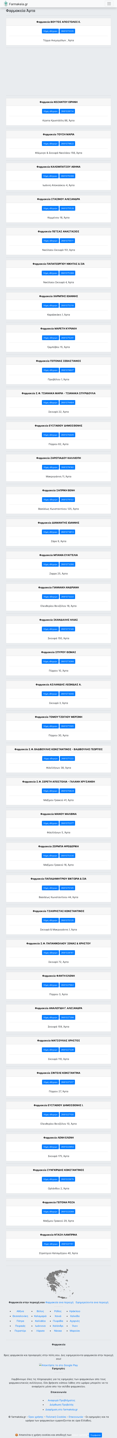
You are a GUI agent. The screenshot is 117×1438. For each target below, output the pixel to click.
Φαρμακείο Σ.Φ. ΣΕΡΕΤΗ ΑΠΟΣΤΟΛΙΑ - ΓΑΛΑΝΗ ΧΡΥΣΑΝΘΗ (58, 781)
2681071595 (67, 726)
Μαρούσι (75, 1330)
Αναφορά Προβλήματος (61, 1400)
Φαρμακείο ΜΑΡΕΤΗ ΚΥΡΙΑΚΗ (58, 328)
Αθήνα (20, 1311)
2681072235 (67, 31)
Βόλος (40, 1311)
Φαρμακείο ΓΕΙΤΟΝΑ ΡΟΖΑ (58, 1202)
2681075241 (67, 337)
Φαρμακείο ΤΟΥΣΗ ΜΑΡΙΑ (58, 134)
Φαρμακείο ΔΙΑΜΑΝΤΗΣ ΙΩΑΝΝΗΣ (58, 522)
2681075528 (67, 208)
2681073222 (67, 596)
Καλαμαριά (40, 1316)
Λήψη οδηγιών (50, 31)
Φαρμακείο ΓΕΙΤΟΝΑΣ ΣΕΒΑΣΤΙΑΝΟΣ (58, 360)
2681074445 (67, 435)
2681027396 (67, 1017)
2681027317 (67, 1082)
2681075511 (67, 240)
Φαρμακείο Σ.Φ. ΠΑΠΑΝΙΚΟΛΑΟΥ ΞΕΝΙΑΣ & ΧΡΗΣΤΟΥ (58, 943)
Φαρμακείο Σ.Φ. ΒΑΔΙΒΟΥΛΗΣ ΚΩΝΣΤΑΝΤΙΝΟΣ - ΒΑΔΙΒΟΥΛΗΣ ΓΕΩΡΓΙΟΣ (58, 749)
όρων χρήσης (80, 1434)
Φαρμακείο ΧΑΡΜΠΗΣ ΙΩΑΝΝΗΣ (58, 296)
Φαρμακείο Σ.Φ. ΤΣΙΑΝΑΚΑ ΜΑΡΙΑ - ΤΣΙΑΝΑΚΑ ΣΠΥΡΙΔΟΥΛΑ (59, 393)
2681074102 (67, 499)
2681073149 (67, 629)
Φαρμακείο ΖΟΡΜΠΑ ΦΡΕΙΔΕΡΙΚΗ (58, 846)
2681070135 (67, 920)
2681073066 (67, 661)
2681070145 (67, 888)
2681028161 (67, 952)
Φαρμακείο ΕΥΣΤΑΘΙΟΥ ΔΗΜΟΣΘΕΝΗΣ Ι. (58, 1105)
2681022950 (67, 1147)
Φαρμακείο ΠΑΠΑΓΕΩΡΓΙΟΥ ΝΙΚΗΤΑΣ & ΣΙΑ (59, 263)
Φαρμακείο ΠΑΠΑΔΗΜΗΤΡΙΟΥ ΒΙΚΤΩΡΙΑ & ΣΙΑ (58, 878)
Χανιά (58, 1316)
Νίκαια (58, 1330)
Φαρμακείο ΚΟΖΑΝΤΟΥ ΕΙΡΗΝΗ (59, 101)
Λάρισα (40, 1330)
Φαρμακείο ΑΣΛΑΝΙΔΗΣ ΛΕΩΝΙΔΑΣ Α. (59, 684)
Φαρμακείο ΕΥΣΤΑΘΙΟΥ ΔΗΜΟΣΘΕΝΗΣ (58, 425)
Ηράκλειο (74, 1311)
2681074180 (67, 467)
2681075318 (67, 305)
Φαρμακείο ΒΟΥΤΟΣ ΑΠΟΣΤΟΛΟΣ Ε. (58, 21)
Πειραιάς (20, 1325)
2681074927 (67, 370)
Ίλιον (75, 1325)
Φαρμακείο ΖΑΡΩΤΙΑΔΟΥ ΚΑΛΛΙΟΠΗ (58, 457)
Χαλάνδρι (58, 1325)
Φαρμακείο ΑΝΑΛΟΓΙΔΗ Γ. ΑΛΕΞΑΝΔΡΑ (58, 1008)
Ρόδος (58, 1311)
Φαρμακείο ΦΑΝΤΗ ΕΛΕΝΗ (58, 975)
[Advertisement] (58, 71)
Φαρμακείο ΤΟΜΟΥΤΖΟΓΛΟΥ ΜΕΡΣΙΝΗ (58, 716)
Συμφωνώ (95, 1435)
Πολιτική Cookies (56, 1416)
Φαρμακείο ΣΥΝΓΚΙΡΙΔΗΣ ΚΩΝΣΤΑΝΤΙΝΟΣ (58, 1169)
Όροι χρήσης (35, 1416)
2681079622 (67, 143)
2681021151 (67, 1244)
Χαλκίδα (75, 1316)
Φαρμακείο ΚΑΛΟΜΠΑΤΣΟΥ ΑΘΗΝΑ (58, 166)
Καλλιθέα (40, 1320)
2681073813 (67, 532)
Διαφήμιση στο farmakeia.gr (61, 1409)
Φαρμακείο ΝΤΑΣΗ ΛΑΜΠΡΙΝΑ (58, 1234)
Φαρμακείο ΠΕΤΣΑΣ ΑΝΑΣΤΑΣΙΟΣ (58, 231)
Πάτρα (20, 1320)
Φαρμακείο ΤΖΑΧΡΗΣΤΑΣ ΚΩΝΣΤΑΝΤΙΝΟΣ (58, 911)
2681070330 (67, 855)
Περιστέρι (20, 1330)
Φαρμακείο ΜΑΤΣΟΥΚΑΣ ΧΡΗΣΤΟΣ (58, 1040)
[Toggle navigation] (109, 4)
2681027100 (67, 1114)
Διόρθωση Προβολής (62, 1404)
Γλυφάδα (58, 1320)
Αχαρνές (75, 1320)
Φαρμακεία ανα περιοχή (59, 1302)
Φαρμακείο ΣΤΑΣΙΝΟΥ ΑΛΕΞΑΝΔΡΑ (58, 199)
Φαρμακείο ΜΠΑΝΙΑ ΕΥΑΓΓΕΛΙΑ (58, 555)
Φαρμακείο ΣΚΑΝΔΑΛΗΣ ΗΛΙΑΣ (58, 619)
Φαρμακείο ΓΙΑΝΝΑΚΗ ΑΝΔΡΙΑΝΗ (58, 587)
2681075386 (67, 273)
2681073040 (67, 693)
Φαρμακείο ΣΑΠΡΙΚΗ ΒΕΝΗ (58, 490)
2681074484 (67, 402)
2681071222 (67, 758)
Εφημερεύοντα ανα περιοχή (92, 1302)
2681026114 (67, 111)
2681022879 (67, 1179)
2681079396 (67, 176)
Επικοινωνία (76, 1416)
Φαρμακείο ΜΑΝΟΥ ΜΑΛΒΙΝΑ (58, 813)
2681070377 (67, 823)
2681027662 (67, 985)
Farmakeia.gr (18, 4)
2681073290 (67, 564)
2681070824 (67, 791)
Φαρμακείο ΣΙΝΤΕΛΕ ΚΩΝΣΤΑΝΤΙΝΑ (58, 1072)
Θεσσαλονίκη (20, 1316)
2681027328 (67, 1049)
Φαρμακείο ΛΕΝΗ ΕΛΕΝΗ (58, 1137)
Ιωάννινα (40, 1325)
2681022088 (67, 1211)
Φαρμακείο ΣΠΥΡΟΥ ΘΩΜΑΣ (58, 652)
